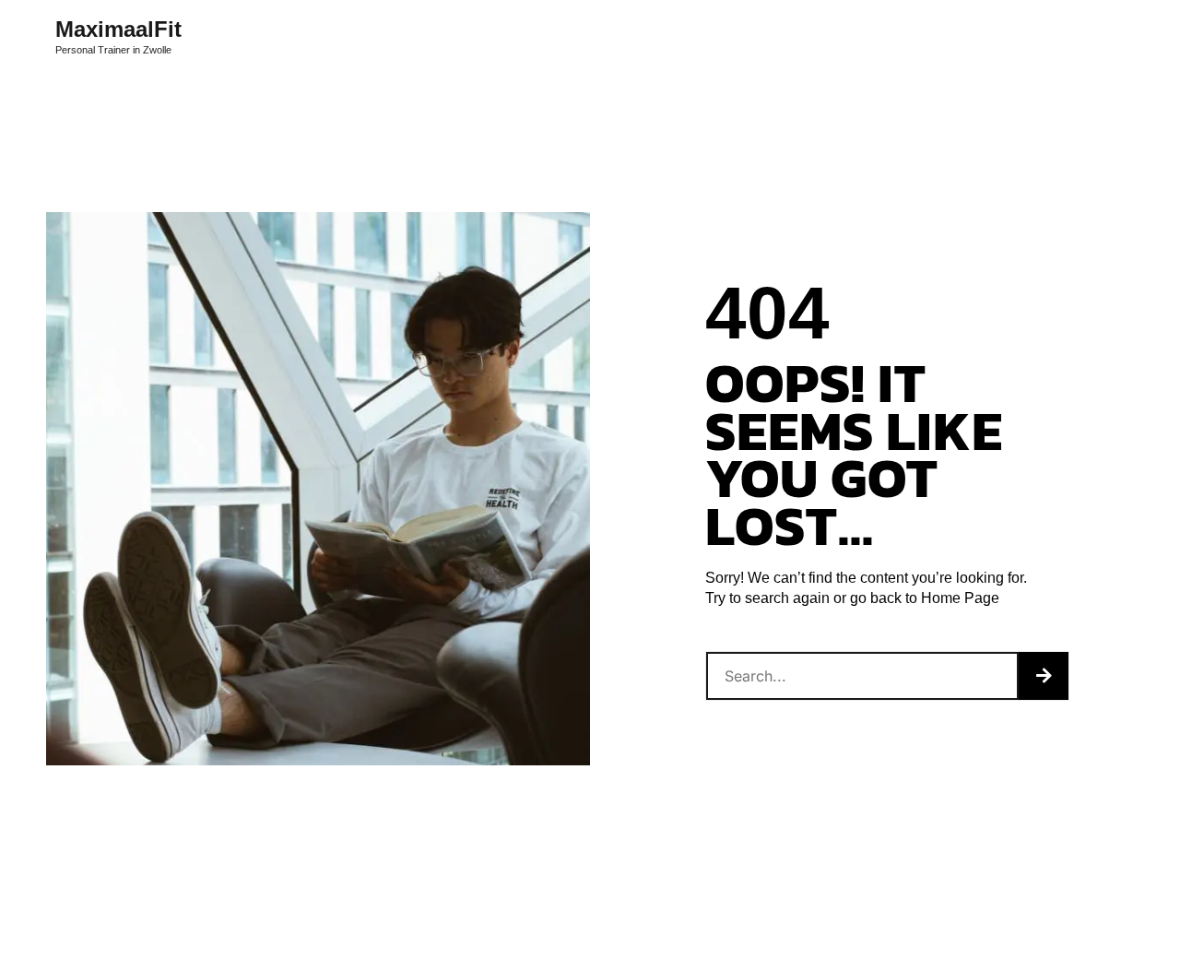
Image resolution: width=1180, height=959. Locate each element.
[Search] (1043, 676)
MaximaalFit (118, 29)
